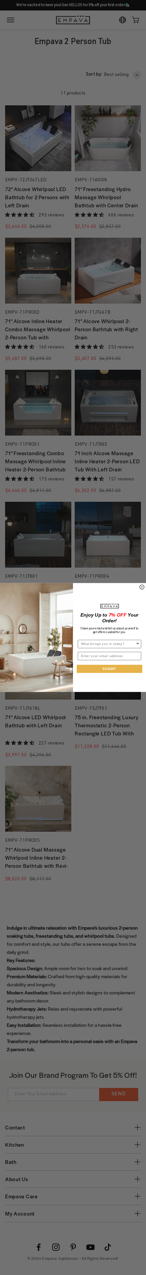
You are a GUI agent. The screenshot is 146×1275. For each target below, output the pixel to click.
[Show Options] (138, 644)
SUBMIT (109, 668)
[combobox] (108, 644)
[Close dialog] (142, 587)
